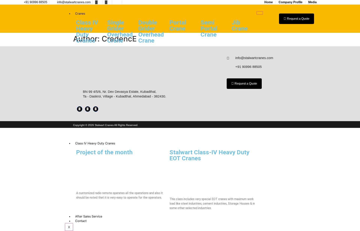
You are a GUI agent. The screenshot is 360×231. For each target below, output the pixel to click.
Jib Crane (240, 25)
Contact (81, 221)
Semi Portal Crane (209, 28)
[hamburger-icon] (259, 13)
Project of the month (104, 152)
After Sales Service (88, 216)
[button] (270, 19)
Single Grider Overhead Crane (120, 31)
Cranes (80, 13)
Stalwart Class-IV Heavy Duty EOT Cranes (209, 155)
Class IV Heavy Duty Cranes (87, 31)
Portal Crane (178, 25)
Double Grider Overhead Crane (151, 31)
